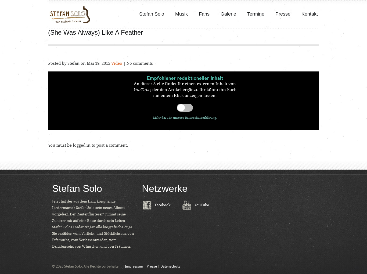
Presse (282, 14)
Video (116, 63)
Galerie (228, 14)
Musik (181, 14)
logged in (82, 145)
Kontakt (309, 14)
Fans (204, 14)
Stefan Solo (151, 14)
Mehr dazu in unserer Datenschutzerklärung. (185, 118)
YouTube (202, 205)
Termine (255, 14)
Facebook (163, 205)
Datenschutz (170, 266)
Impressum (134, 266)
